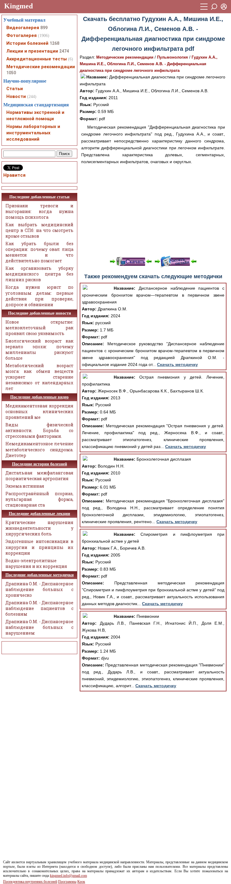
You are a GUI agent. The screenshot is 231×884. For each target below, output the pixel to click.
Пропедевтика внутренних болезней (30, 881)
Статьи (14, 88)
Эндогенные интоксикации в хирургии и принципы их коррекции (39, 547)
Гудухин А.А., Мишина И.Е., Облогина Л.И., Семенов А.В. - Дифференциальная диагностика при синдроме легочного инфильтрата (148, 64)
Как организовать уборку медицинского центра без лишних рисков (39, 273)
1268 (54, 43)
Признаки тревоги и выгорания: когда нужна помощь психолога (39, 211)
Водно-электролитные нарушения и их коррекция (36, 563)
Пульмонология (172, 57)
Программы (67, 881)
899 (44, 27)
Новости (16, 96)
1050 (11, 72)
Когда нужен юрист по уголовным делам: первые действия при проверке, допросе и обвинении (39, 295)
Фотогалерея (21, 35)
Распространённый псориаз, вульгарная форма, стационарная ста (39, 499)
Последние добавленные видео (39, 397)
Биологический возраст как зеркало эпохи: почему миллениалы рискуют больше (39, 349)
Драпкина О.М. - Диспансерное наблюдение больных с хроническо (39, 589)
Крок (81, 881)
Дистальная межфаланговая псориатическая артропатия (39, 475)
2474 (64, 51)
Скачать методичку (177, 364)
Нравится (14, 175)
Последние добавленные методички (39, 575)
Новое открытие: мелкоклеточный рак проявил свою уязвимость (39, 327)
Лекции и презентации (32, 51)
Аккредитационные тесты (36, 59)
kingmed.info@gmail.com (68, 875)
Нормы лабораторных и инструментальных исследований (33, 133)
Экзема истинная (24, 486)
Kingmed (18, 6)
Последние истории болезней (39, 464)
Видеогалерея (22, 27)
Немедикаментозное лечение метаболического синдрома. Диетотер (39, 449)
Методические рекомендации (124, 57)
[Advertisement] (153, 210)
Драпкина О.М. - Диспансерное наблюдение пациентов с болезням (39, 608)
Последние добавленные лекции (39, 513)
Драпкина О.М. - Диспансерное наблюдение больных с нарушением (39, 627)
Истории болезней (27, 43)
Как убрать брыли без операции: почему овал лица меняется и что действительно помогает (39, 252)
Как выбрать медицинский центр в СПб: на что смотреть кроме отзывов (39, 230)
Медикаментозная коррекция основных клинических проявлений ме (39, 411)
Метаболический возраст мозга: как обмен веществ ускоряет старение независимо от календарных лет (39, 377)
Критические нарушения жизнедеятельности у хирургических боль (39, 528)
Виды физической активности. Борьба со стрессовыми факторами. (39, 430)
